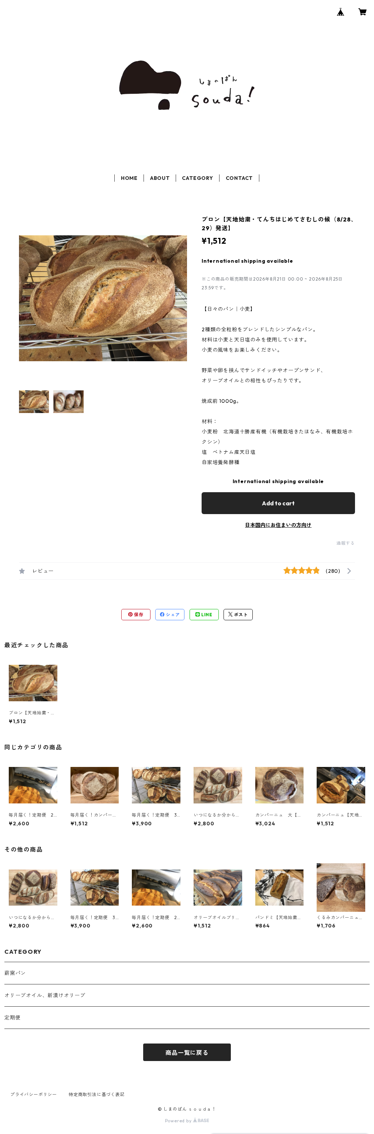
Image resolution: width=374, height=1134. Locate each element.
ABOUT (160, 178)
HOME (129, 178)
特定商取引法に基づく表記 (97, 1094)
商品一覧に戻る (187, 1052)
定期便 (12, 1017)
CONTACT (239, 178)
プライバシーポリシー (33, 1094)
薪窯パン (15, 973)
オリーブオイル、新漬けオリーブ (44, 995)
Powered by (179, 1120)
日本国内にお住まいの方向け (278, 525)
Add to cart (278, 503)
